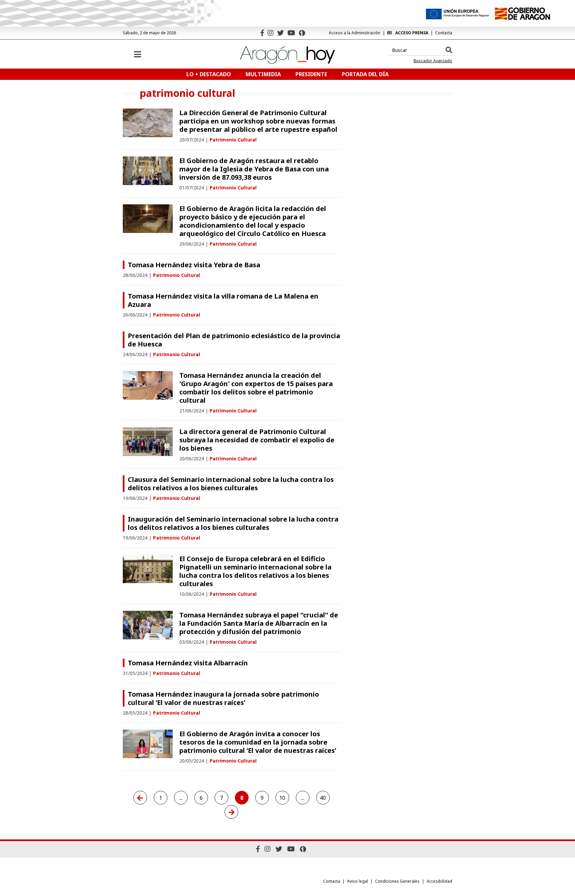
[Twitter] (280, 32)
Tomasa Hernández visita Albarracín (188, 663)
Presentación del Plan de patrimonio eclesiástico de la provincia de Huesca (234, 340)
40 (323, 797)
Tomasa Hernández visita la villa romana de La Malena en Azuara (223, 300)
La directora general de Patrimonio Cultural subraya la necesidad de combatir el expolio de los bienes (256, 439)
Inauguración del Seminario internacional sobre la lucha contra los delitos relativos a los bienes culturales (233, 523)
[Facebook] (262, 32)
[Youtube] (291, 32)
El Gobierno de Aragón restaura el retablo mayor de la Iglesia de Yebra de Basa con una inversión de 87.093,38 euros (254, 168)
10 (282, 797)
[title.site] (522, 13)
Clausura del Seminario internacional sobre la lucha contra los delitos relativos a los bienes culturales (231, 483)
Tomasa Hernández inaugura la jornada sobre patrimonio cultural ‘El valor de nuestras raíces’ (223, 698)
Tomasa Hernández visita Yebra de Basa (194, 265)
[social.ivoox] (302, 33)
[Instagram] (271, 32)
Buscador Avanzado (433, 61)
